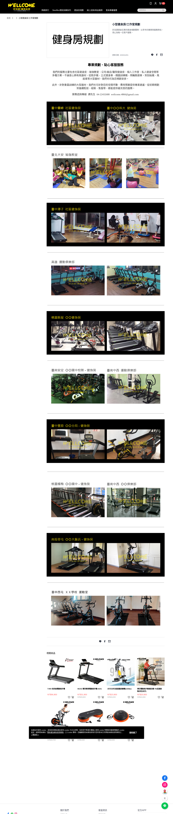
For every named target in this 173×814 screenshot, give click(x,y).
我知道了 (133, 733)
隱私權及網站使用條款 (55, 732)
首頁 (9, 18)
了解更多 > (35, 735)
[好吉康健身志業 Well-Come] (22, 7)
